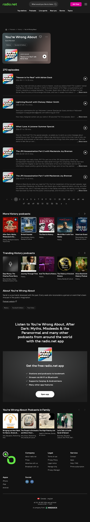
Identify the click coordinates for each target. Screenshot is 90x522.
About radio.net (30, 456)
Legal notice (52, 463)
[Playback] (44, 56)
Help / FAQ (74, 463)
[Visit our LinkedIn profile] (27, 481)
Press (27, 460)
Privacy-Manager (54, 470)
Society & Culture (20, 45)
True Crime (30, 308)
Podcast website (9, 301)
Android (5, 488)
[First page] (7, 199)
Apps (72, 460)
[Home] (6, 29)
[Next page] (61, 204)
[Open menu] (85, 4)
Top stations (21, 11)
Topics (70, 11)
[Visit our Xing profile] (32, 481)
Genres (62, 11)
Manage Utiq (52, 467)
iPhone (5, 481)
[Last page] (66, 204)
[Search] (55, 4)
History (8, 45)
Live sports (43, 11)
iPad (4, 484)
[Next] (84, 213)
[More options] (46, 36)
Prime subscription (77, 467)
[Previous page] (12, 199)
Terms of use (52, 456)
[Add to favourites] (40, 37)
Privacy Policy (53, 460)
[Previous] (79, 213)
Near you (53, 11)
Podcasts (32, 11)
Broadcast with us (31, 467)
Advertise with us (31, 463)
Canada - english (46, 499)
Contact (73, 456)
